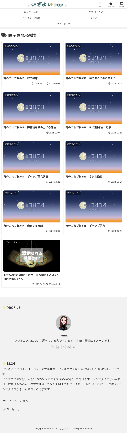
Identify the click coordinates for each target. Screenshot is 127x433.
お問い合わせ (11, 409)
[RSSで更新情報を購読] (74, 347)
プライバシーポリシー (17, 401)
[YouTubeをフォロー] (58, 347)
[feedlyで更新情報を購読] (69, 347)
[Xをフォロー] (53, 347)
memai (63, 335)
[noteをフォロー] (63, 347)
